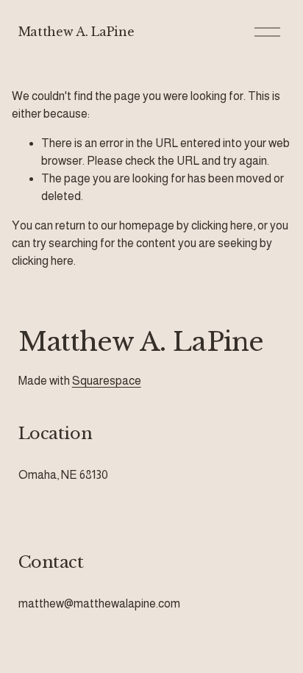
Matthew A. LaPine (76, 31)
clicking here (222, 225)
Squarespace (106, 380)
